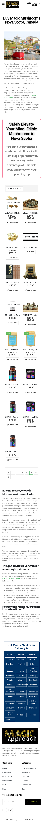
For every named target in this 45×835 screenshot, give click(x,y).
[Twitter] (10, 810)
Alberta (10, 655)
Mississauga (33, 692)
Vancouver (32, 655)
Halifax (21, 692)
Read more (30, 252)
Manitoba (33, 685)
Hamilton (9, 664)
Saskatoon (21, 715)
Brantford (21, 708)
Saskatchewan (22, 685)
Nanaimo (21, 659)
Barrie (21, 696)
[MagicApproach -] (12, 4)
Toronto (21, 655)
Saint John (10, 708)
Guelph (33, 715)
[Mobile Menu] (4, 4)
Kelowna (10, 659)
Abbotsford (33, 696)
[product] (30, 202)
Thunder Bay (10, 713)
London (21, 671)
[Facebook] (4, 810)
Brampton (21, 703)
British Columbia (33, 670)
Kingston (9, 719)
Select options (12, 223)
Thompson (33, 708)
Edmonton (10, 676)
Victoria (32, 659)
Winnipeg (21, 680)
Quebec (10, 671)
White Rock (10, 703)
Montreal (21, 664)
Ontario (10, 680)
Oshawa (10, 696)
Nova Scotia (33, 680)
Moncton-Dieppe (32, 702)
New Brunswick (10, 690)
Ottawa (21, 676)
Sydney (32, 664)
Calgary (33, 676)
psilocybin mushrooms (11, 578)
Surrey (9, 685)
